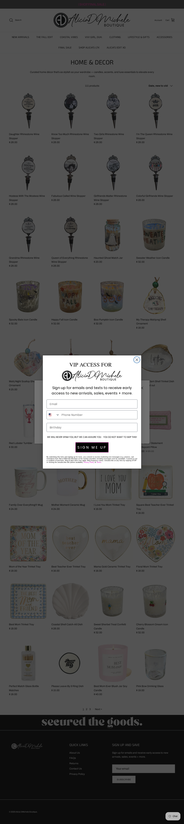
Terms (98, 462)
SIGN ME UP (92, 447)
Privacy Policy (89, 462)
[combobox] (53, 414)
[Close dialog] (137, 360)
